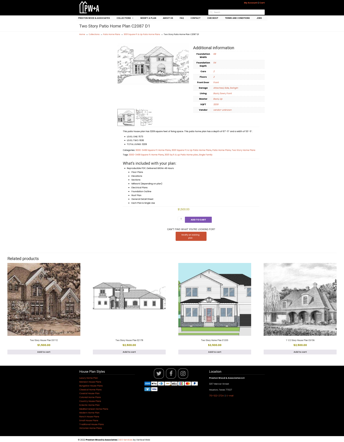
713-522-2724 (216, 395)
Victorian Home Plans (90, 428)
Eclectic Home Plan (89, 405)
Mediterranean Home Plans (93, 408)
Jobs (259, 18)
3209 (215, 104)
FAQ (182, 18)
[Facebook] (171, 374)
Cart (262, 2)
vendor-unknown (222, 109)
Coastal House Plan (89, 393)
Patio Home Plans (111, 34)
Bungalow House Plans (91, 385)
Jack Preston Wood (89, 7)
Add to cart (198, 219)
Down (222, 93)
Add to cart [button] (43, 351)
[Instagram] (183, 374)
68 (214, 54)
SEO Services (126, 439)
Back (215, 93)
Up (220, 98)
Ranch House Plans (89, 416)
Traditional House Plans (91, 424)
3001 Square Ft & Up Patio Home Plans (142, 34)
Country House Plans (90, 401)
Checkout (212, 18)
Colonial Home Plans (90, 397)
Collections (124, 18)
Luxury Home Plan (88, 378)
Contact (195, 18)
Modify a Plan (148, 18)
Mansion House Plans (90, 381)
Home (82, 34)
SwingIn (234, 87)
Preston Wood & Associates (94, 18)
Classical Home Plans (90, 389)
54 (214, 62)
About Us (168, 18)
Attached (218, 87)
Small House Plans (88, 420)
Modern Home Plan (89, 412)
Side (226, 87)
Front (216, 82)
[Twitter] (159, 374)
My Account (251, 2)
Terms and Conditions (237, 18)
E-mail (230, 395)
